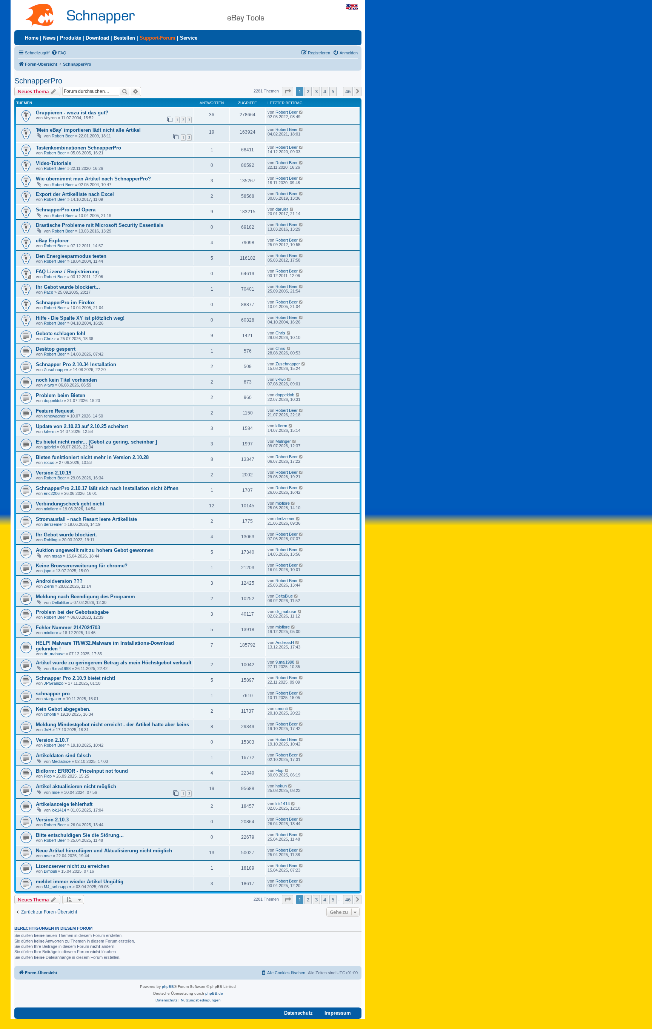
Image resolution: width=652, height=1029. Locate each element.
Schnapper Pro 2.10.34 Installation (76, 364)
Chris (280, 333)
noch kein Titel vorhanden (66, 380)
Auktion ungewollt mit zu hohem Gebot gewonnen (95, 550)
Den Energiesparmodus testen (71, 256)
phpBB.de (214, 993)
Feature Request (55, 411)
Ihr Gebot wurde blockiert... (68, 287)
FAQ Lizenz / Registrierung (67, 271)
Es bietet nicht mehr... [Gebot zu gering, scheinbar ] (96, 442)
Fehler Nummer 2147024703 (68, 627)
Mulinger (283, 441)
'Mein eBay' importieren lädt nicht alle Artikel (88, 130)
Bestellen (124, 38)
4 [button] (324, 91)
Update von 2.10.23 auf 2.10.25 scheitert (82, 426)
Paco (48, 292)
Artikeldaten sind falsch (63, 755)
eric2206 (52, 493)
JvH (47, 729)
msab (57, 556)
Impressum (337, 1013)
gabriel (50, 447)
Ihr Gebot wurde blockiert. (66, 535)
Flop (48, 776)
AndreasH (284, 642)
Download (97, 38)
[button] (287, 91)
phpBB (168, 986)
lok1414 (59, 810)
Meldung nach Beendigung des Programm (85, 596)
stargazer (53, 698)
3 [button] (316, 91)
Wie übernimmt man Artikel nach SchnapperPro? (93, 179)
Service (188, 38)
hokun (281, 786)
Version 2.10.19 (53, 473)
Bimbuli (50, 871)
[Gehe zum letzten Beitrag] (301, 112)
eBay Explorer (52, 240)
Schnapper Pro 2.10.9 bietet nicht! (75, 678)
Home (31, 38)
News (49, 38)
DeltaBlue (60, 602)
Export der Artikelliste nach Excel (75, 194)
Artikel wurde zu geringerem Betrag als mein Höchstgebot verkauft (113, 662)
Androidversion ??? (59, 581)
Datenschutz (298, 1013)
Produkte (70, 38)
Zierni (49, 586)
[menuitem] (58, 52)
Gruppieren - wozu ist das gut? (72, 113)
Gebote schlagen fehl (60, 333)
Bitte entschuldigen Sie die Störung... (80, 835)
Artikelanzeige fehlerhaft (64, 804)
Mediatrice (61, 761)
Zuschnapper (56, 369)
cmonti (50, 714)
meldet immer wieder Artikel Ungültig (79, 881)
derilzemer (53, 524)
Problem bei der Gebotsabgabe (72, 612)
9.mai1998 (61, 668)
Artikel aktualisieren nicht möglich (76, 786)
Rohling (50, 540)
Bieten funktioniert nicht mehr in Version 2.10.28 (92, 457)
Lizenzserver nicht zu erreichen (72, 866)
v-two (49, 385)
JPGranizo (53, 683)
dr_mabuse (285, 611)
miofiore (51, 509)
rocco (49, 462)
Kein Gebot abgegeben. (63, 709)
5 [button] (333, 91)
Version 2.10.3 (52, 820)
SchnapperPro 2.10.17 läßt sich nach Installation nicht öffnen (107, 488)
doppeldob (53, 400)
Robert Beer (286, 112)
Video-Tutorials (53, 163)
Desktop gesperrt (55, 349)
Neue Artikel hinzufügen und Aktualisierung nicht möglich (104, 850)
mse (56, 792)
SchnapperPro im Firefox (65, 302)
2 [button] (308, 91)
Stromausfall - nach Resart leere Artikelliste (86, 519)
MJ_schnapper (57, 886)
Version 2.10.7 (52, 740)
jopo (47, 570)
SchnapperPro (38, 81)
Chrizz (50, 338)
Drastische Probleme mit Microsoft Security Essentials (99, 225)
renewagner (55, 416)
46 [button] (348, 91)
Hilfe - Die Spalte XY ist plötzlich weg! (80, 318)
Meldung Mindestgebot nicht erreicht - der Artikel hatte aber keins (112, 724)
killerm (49, 431)
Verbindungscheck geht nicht (70, 504)
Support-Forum (157, 38)
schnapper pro (53, 693)
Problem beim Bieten (60, 395)
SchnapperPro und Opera (65, 210)
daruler (281, 209)
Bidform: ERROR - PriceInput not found (82, 771)
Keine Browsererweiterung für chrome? (82, 565)
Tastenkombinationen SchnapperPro (78, 148)
